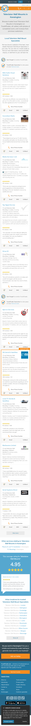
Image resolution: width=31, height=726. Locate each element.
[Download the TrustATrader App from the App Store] (21, 703)
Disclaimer (19, 687)
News (2, 689)
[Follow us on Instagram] (15, 698)
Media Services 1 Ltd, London (11, 576)
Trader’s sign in (26, 5)
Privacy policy (20, 682)
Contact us (4, 687)
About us (3, 680)
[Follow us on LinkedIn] (19, 698)
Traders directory (20, 684)
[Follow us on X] (11, 698)
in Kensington (15, 547)
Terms (17, 689)
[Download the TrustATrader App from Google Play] (10, 703)
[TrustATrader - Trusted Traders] (5, 7)
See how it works (15, 672)
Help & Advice (5, 684)
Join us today (15, 656)
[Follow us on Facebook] (8, 698)
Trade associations (21, 680)
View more (16, 533)
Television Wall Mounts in (15, 605)
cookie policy (6, 717)
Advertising (4, 682)
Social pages (4, 692)
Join (20, 2)
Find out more (15, 67)
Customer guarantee (21, 692)
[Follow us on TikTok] (23, 698)
